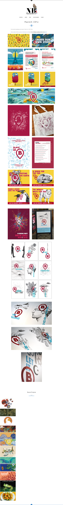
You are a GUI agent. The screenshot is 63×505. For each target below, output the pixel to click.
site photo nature (36, 17)
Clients (26, 17)
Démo (30, 17)
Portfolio (21, 17)
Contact (42, 17)
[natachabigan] (31, 9)
